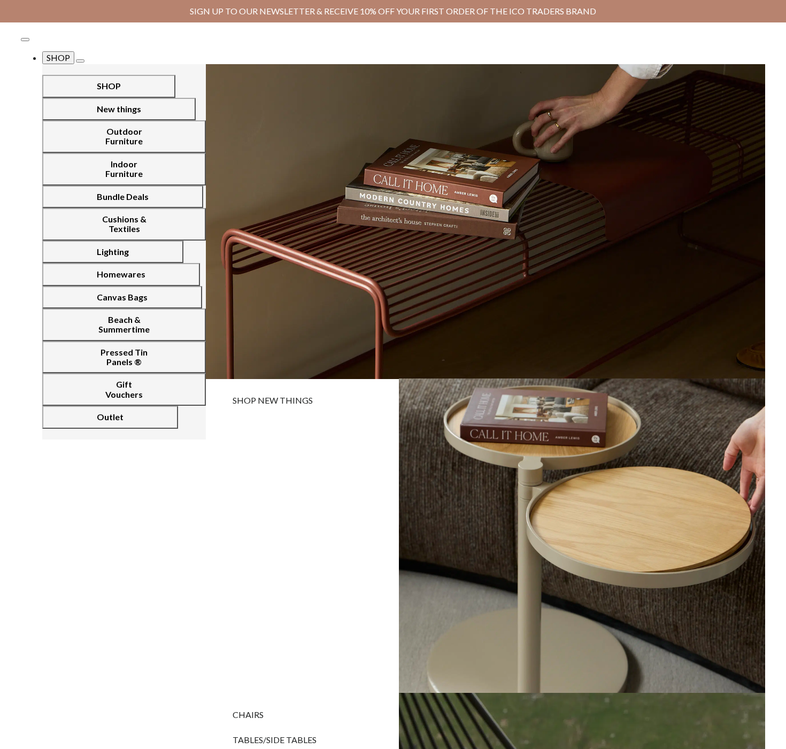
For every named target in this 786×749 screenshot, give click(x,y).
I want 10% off (488, 510)
